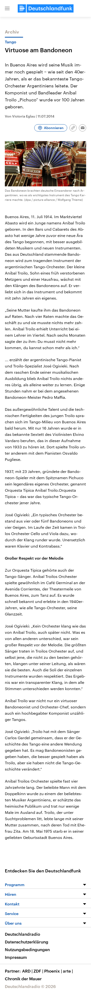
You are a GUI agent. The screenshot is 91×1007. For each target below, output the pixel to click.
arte (68, 970)
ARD (27, 970)
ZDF (38, 970)
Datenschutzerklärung (26, 941)
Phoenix (53, 970)
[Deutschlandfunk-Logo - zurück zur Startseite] (46, 8)
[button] (7, 8)
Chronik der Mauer (23, 978)
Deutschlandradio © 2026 (30, 986)
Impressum (16, 957)
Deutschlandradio (22, 934)
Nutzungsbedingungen (27, 949)
